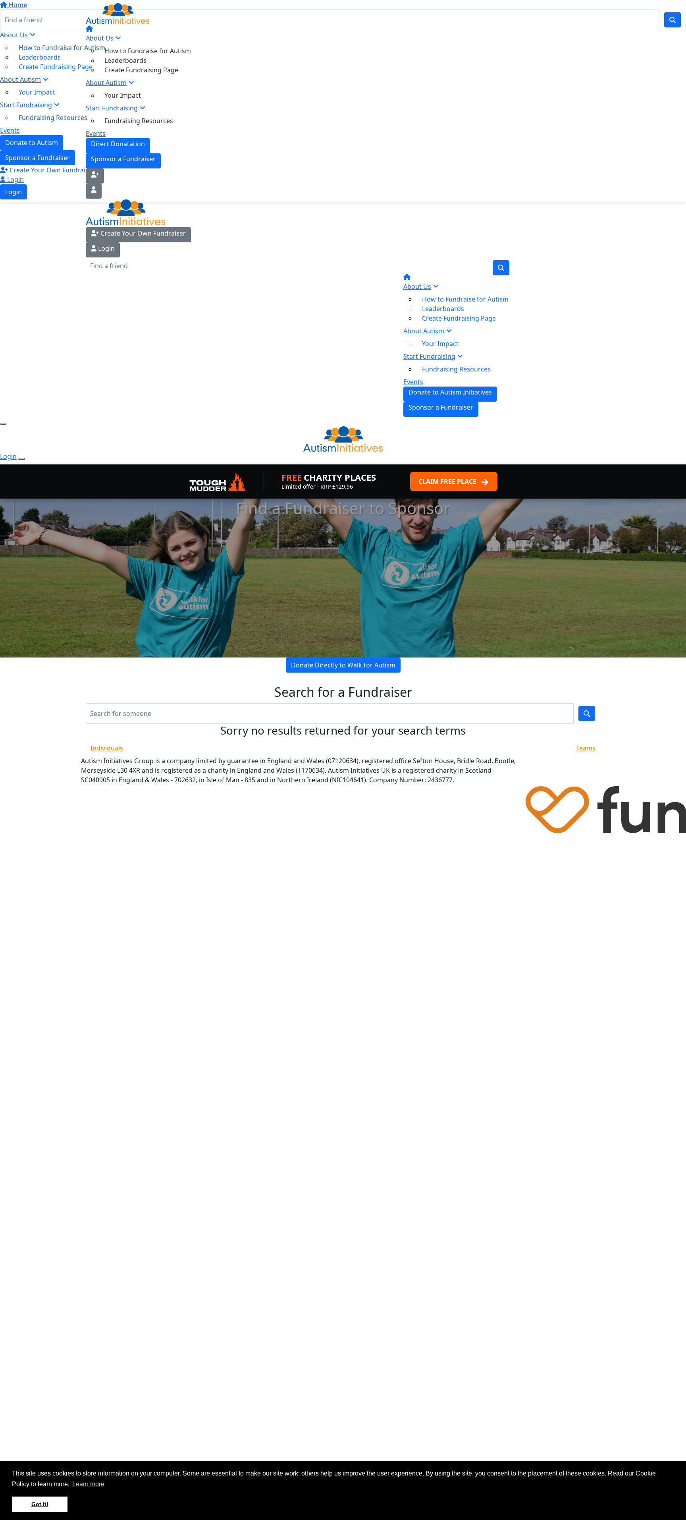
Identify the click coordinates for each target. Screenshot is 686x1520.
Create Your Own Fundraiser (142, 233)
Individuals (107, 748)
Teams (585, 748)
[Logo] (141, 13)
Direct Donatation (118, 143)
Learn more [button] (88, 1484)
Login (105, 248)
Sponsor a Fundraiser (123, 159)
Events (96, 133)
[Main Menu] (3, 424)
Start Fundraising (112, 108)
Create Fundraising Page (141, 70)
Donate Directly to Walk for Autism (343, 665)
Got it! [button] (39, 1504)
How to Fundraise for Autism (147, 50)
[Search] (501, 267)
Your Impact (122, 95)
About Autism (106, 82)
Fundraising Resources (138, 120)
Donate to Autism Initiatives (450, 392)
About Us (100, 38)
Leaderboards (125, 60)
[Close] (21, 459)
